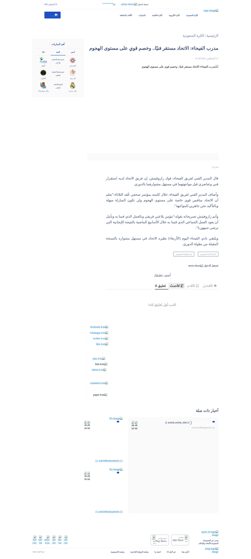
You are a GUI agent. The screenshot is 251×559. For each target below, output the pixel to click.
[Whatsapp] (99, 332)
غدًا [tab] (43, 52)
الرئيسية (212, 35)
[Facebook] (99, 326)
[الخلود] (43, 72)
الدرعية (73, 78)
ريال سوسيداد (43, 91)
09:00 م (58, 75)
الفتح (43, 66)
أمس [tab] (73, 52)
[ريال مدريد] (72, 84)
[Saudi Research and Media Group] (206, 550)
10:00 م (58, 88)
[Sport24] (206, 533)
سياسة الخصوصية (117, 552)
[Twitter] (100, 338)
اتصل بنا (158, 552)
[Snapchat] (34, 539)
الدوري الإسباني (58, 84)
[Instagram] (53, 539)
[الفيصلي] (72, 59)
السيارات (142, 15)
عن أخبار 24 (171, 552)
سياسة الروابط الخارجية (139, 552)
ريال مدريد (73, 91)
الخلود (43, 78)
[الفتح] (43, 59)
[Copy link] (102, 343)
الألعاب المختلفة (126, 15)
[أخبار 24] (53, 15)
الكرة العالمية (157, 15)
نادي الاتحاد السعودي (208, 254)
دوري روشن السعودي (58, 59)
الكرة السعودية (192, 15)
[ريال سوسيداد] (43, 84)
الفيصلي (72, 66)
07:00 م (58, 63)
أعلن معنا (185, 552)
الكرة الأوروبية (174, 15)
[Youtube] (47, 539)
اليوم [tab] (58, 52)
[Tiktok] (40, 539)
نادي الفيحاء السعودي (184, 254)
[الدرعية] (72, 72)
